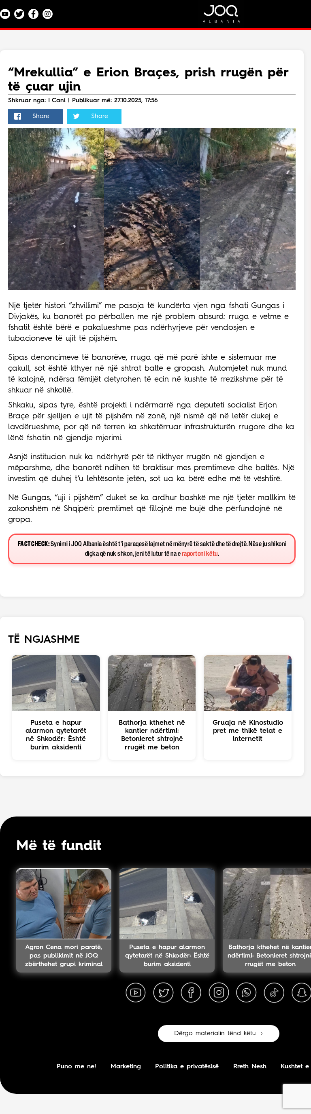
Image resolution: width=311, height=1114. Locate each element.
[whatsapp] (246, 993)
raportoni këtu (200, 554)
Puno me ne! (76, 1066)
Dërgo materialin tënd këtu (215, 1033)
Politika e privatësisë (187, 1066)
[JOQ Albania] (226, 17)
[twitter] (163, 993)
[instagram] (218, 993)
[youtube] (135, 993)
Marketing (126, 1066)
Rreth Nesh (249, 1066)
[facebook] (191, 993)
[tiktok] (274, 993)
